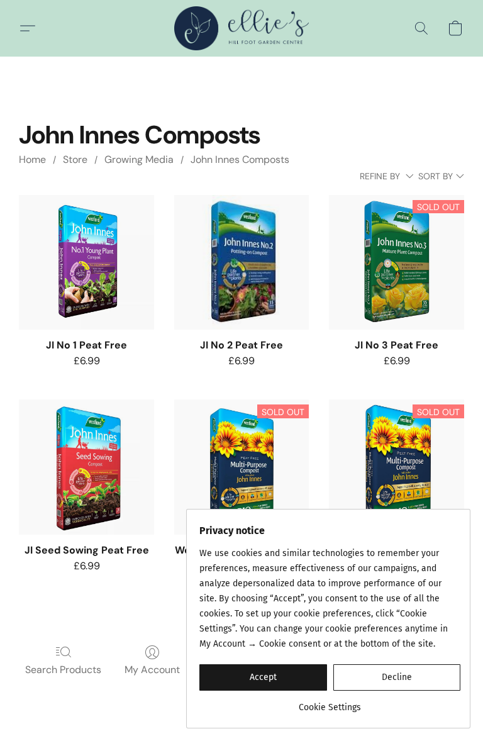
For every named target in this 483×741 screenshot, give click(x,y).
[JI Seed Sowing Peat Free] (86, 467)
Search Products (63, 669)
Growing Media (139, 159)
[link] (329, 703)
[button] (241, 28)
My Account (152, 669)
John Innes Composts (240, 159)
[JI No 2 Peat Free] (241, 262)
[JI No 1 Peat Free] (86, 262)
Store (75, 159)
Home (32, 159)
